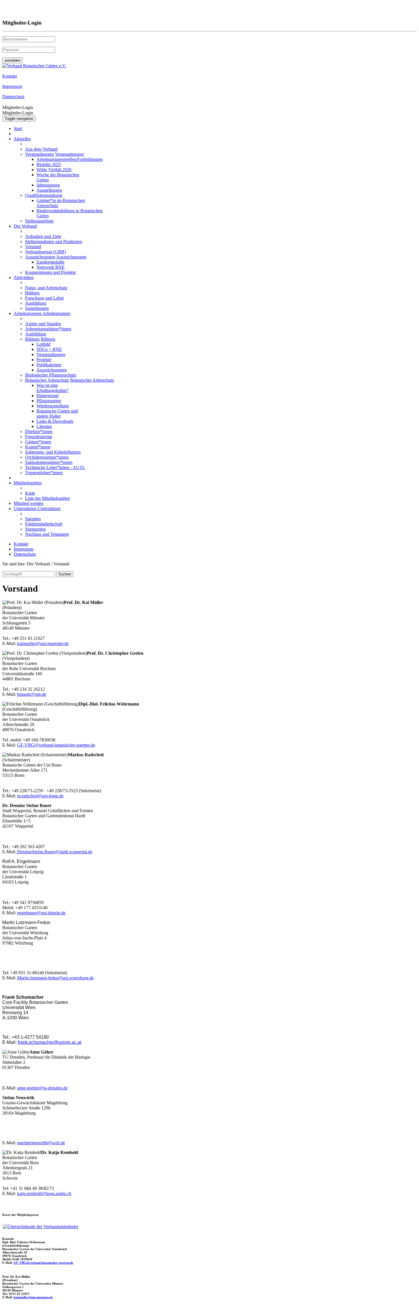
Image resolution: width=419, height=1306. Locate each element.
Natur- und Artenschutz (46, 287)
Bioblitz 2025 (48, 164)
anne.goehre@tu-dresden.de (42, 1087)
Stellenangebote (39, 221)
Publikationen (48, 364)
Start (18, 128)
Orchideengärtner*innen (47, 457)
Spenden (33, 518)
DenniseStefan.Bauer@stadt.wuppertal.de (54, 851)
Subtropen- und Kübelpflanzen (53, 452)
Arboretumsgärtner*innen (48, 328)
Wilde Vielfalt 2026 (54, 169)
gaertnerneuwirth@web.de (41, 1142)
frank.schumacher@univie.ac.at (49, 1042)
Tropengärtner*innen (44, 472)
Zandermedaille (50, 262)
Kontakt (21, 543)
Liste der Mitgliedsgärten (47, 498)
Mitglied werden (28, 503)
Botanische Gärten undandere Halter (57, 414)
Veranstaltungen (39, 154)
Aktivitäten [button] (24, 277)
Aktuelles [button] (22, 138)
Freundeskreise (38, 436)
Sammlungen (37, 308)
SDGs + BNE (49, 349)
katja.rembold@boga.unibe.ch (44, 1193)
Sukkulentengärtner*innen (48, 462)
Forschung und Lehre (44, 298)
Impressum (23, 549)
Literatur (44, 426)
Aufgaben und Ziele (43, 236)
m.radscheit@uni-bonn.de (40, 795)
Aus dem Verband (41, 149)
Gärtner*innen (38, 441)
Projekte (43, 359)
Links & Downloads (54, 421)
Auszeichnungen (40, 256)
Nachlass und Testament (47, 534)
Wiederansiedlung (52, 405)
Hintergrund (47, 395)
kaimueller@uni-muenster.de (43, 643)
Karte (30, 493)
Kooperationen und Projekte (50, 272)
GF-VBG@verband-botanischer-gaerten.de (56, 745)
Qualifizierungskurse (43, 195)
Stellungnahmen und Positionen (53, 241)
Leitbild (43, 344)
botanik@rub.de (31, 694)
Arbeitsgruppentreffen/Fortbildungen (69, 159)
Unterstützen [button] (26, 508)
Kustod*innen (37, 446)
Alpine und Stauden (43, 323)
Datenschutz (25, 554)
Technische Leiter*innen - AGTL (55, 467)
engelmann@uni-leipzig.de (41, 912)
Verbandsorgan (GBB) (45, 251)
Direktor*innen (38, 431)
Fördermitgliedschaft (43, 523)
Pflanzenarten (48, 400)
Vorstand (33, 246)
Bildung (32, 292)
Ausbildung (35, 303)
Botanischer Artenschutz (47, 380)
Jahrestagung (48, 185)
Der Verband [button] (25, 226)
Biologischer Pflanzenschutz (50, 375)
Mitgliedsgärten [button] (28, 482)
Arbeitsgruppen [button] (28, 313)
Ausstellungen (49, 190)
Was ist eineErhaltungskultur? (52, 388)
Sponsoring (35, 529)
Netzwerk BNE (50, 267)
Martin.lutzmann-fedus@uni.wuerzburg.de (55, 977)
